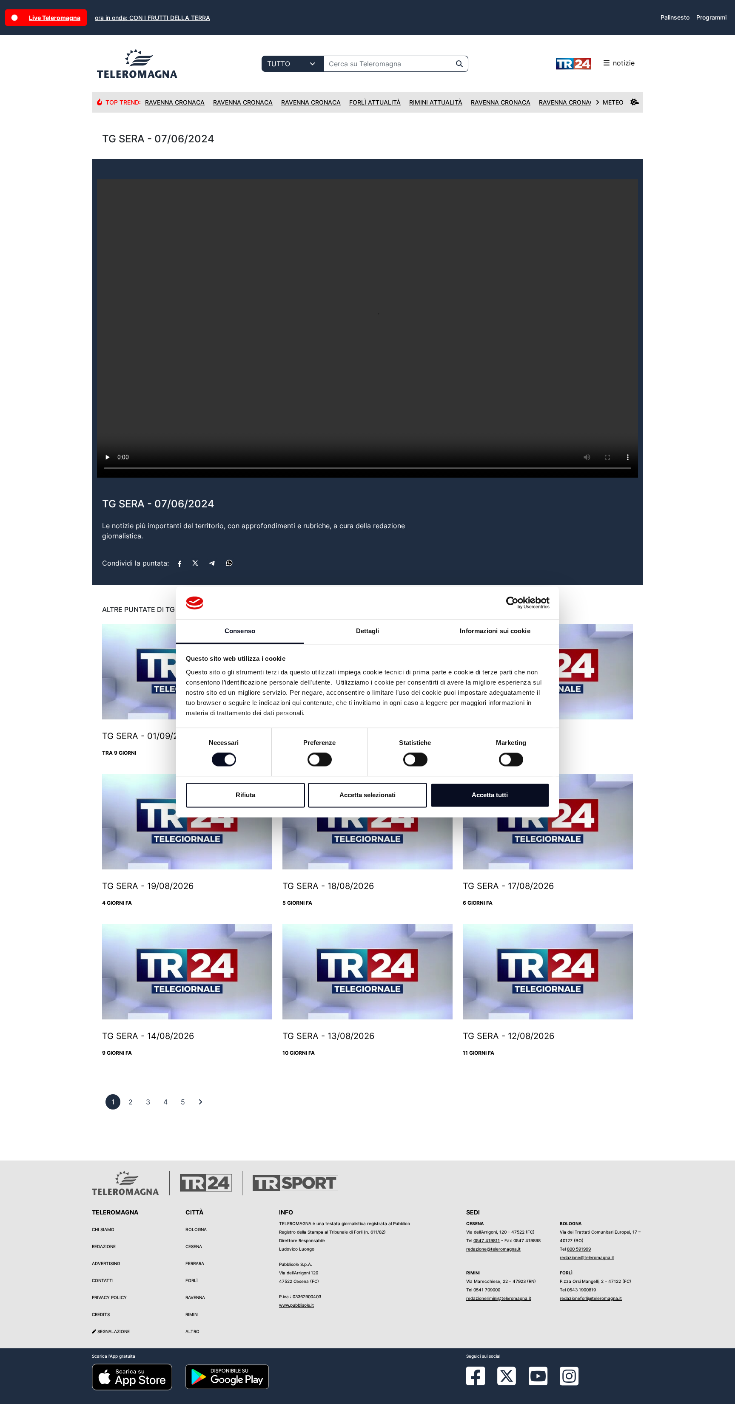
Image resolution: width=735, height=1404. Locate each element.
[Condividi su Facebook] (179, 563)
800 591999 (579, 1248)
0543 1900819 (581, 1289)
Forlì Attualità (375, 102)
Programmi (711, 17)
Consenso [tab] (240, 630)
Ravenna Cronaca (175, 102)
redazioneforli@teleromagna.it (591, 1298)
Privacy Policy (109, 1297)
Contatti (103, 1280)
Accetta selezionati (367, 794)
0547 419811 (486, 1240)
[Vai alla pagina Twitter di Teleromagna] (506, 1375)
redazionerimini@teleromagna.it (498, 1298)
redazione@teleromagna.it (493, 1248)
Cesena (193, 1246)
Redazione (104, 1246)
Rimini (192, 1314)
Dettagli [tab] (367, 630)
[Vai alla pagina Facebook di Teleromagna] (480, 1382)
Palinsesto (675, 17)
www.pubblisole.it (296, 1305)
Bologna (196, 1229)
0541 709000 (486, 1289)
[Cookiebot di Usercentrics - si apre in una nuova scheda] (512, 603)
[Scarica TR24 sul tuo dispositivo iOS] (132, 1376)
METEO (613, 102)
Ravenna (195, 1297)
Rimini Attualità (435, 102)
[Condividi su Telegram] (212, 563)
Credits (101, 1314)
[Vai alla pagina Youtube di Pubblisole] (538, 1382)
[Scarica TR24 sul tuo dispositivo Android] (227, 1376)
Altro (192, 1331)
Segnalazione (113, 1331)
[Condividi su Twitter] (195, 563)
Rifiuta (245, 794)
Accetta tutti (490, 794)
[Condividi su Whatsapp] (229, 563)
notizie (624, 63)
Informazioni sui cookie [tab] (495, 630)
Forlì (191, 1280)
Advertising (106, 1263)
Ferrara (194, 1263)
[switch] (320, 760)
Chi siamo (103, 1229)
